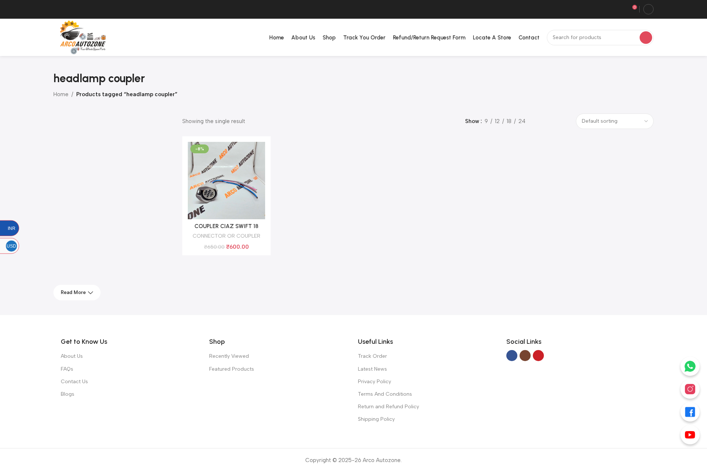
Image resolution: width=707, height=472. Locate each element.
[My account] (648, 9)
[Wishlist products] (620, 9)
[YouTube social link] (538, 355)
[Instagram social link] (525, 355)
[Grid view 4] (565, 121)
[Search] (646, 37)
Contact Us (74, 381)
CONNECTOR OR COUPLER (226, 235)
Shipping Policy (376, 419)
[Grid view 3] (552, 121)
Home (60, 94)
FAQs (67, 369)
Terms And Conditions (385, 394)
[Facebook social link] (511, 355)
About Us (72, 356)
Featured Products (231, 369)
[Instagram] (690, 389)
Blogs (67, 394)
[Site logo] (81, 37)
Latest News (372, 369)
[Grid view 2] (539, 121)
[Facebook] (690, 412)
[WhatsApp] (690, 366)
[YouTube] (690, 434)
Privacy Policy (374, 381)
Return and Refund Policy (388, 406)
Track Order (372, 356)
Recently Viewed (229, 356)
